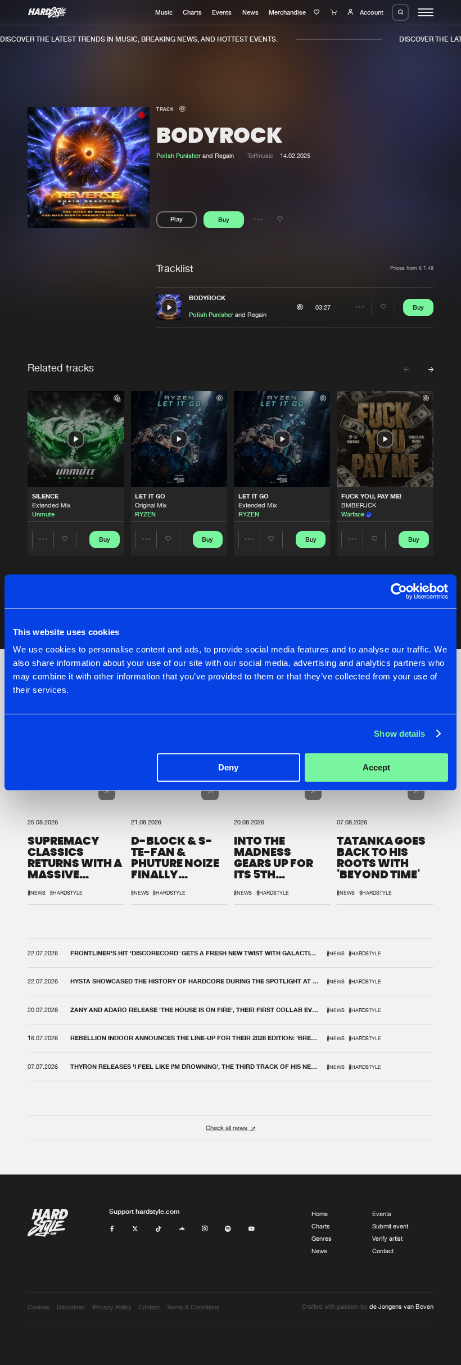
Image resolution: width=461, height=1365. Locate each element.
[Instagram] (205, 1229)
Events (222, 12)
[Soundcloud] (182, 1229)
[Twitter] (135, 1229)
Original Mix (151, 505)
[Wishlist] (318, 12)
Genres (321, 1238)
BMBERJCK (358, 505)
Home (319, 1213)
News (250, 12)
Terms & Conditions (193, 1307)
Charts (192, 12)
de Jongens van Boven (401, 1306)
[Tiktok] (158, 1229)
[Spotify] (228, 1229)
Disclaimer (71, 1307)
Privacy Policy (112, 1307)
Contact (383, 1251)
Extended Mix (51, 505)
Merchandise (287, 12)
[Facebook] (112, 1229)
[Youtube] (251, 1229)
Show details (399, 733)
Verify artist (387, 1238)
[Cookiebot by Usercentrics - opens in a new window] (399, 591)
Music (164, 12)
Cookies (39, 1307)
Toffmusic (260, 155)
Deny (228, 767)
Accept (376, 767)
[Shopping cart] (335, 12)
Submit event (390, 1226)
